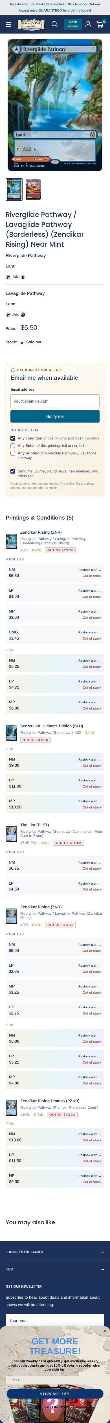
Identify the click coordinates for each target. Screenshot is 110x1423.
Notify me (55, 416)
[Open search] (55, 24)
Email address (22, 389)
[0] (99, 24)
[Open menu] (8, 24)
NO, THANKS (55, 1407)
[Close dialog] (105, 1331)
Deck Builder (72, 24)
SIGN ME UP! (55, 1394)
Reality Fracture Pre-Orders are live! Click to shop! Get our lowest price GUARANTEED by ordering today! (55, 7)
